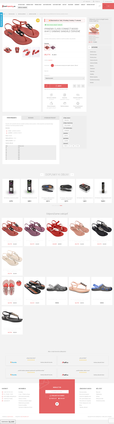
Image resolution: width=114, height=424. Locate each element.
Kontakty (21, 392)
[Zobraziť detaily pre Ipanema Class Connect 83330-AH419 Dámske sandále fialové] (53, 49)
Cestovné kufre (93, 60)
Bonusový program (84, 394)
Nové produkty (83, 392)
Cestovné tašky (93, 63)
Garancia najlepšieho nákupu (64, 96)
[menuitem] (27, 392)
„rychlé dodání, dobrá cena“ (83, 370)
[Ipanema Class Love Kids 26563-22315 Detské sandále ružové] (12, 291)
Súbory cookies (22, 398)
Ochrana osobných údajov (25, 400)
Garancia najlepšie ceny (74, 86)
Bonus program (51, 105)
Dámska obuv (93, 54)
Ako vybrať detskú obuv (85, 398)
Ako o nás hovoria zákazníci (57, 351)
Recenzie (30, 117)
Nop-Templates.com (25, 416)
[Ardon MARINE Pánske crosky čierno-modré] (101, 291)
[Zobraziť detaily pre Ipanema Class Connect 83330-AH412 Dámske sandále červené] (47, 49)
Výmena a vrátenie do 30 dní (25, 407)
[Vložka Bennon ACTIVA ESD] (103, 191)
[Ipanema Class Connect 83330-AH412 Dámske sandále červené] (12, 232)
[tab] (11, 118)
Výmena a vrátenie (51, 96)
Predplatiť (54, 398)
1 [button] (53, 205)
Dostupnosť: (47, 65)
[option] (11, 191)
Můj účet (98, 392)
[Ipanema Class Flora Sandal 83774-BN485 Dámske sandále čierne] (101, 232)
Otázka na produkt (50, 117)
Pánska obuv (93, 57)
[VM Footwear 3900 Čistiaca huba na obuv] (48, 191)
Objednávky (99, 394)
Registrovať (87, 1)
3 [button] (58, 205)
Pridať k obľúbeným (78, 86)
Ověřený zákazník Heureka (46, 362)
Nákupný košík (99, 398)
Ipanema (50, 60)
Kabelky (92, 74)
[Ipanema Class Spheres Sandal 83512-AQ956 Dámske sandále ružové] (79, 232)
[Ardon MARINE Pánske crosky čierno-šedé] (57, 291)
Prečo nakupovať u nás (85, 403)
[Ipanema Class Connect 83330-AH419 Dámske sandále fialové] (34, 232)
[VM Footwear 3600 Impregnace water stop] (66, 191)
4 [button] (61, 205)
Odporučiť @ (83, 86)
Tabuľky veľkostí (83, 407)
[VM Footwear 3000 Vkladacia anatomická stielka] (11, 191)
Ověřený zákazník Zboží (99, 362)
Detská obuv (93, 51)
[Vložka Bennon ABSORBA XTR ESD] (84, 191)
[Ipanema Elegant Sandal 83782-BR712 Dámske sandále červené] (57, 232)
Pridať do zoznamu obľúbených (95, 30)
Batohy (92, 65)
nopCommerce (10, 416)
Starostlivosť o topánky (85, 400)
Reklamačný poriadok (24, 403)
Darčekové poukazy (95, 79)
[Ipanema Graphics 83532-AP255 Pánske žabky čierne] (34, 291)
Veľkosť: (46, 75)
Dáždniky (92, 71)
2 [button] (56, 205)
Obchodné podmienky (24, 396)
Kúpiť (92, 30)
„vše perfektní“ (83, 358)
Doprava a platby (23, 405)
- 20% (37, 20)
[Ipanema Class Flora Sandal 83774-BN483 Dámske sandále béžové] (12, 261)
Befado (92, 82)
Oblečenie (92, 68)
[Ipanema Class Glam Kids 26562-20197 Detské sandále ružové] (79, 291)
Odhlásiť (62, 398)
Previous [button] (42, 174)
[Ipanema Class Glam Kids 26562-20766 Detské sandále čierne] (12, 320)
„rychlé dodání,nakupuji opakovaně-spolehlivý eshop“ (31, 370)
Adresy (97, 396)
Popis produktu (12, 117)
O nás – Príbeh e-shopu (24, 394)
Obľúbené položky (100, 400)
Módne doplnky (94, 77)
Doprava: (46, 71)
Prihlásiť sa (97, 1)
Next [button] (72, 174)
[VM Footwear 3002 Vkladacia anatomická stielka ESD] (29, 191)
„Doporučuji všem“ (31, 358)
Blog (80, 405)
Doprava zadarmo (78, 96)
